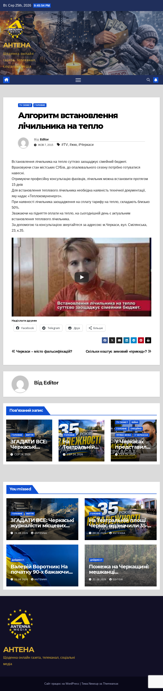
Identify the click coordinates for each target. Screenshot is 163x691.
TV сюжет (25, 105)
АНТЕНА (16, 45)
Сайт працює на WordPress (62, 683)
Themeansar (110, 683)
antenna (40, 533)
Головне (40, 105)
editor (118, 579)
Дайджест (18, 560)
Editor (44, 139)
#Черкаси (86, 144)
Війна (135, 422)
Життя (29, 435)
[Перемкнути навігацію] (78, 80)
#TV (65, 144)
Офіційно (136, 428)
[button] (148, 80)
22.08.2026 (100, 579)
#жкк (73, 144)
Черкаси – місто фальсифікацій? (43, 351)
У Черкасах (141, 435)
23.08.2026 (21, 579)
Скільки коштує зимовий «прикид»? (117, 351)
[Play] (81, 277)
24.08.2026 (21, 533)
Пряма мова (123, 435)
